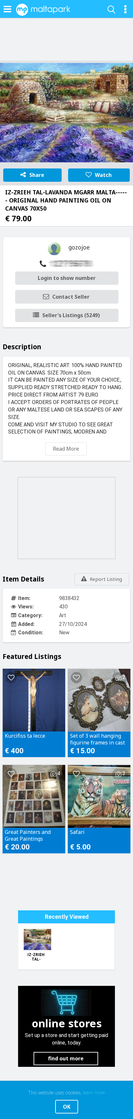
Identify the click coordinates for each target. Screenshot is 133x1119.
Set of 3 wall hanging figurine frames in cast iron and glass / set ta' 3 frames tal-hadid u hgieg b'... (99, 739)
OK (66, 1106)
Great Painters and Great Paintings (28, 835)
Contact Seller (70, 296)
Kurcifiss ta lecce (25, 736)
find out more (66, 1058)
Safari (77, 832)
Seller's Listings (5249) (71, 315)
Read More (66, 448)
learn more (94, 1093)
